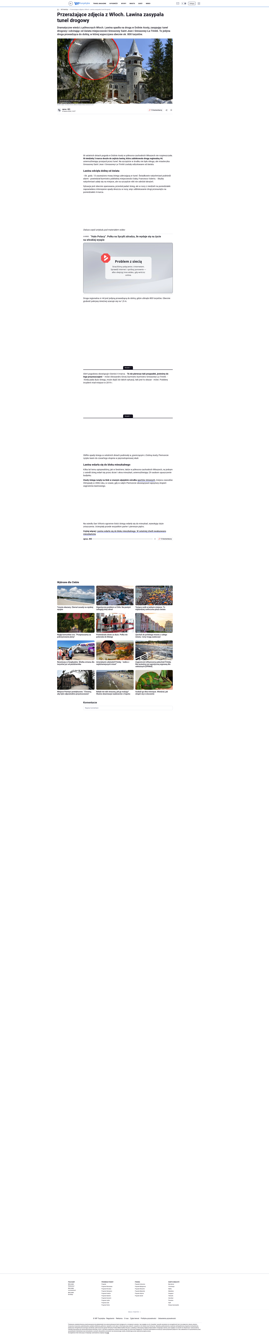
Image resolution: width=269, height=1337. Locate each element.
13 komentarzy (156, 110)
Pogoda (104, 1284)
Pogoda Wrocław (106, 1289)
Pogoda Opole (139, 1295)
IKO (68, 109)
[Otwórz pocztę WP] (177, 3)
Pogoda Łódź (105, 1302)
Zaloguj (191, 3)
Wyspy (123, 3)
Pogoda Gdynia (139, 1293)
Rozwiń (127, 368)
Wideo (148, 3)
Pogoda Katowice (140, 1284)
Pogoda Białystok (140, 1291)
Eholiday (70, 1294)
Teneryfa (170, 1295)
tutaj (107, 1333)
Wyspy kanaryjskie (173, 1305)
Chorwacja (171, 1286)
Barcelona (171, 1284)
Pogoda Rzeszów (140, 1289)
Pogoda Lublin (106, 1300)
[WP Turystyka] (83, 3)
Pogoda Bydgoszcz (140, 1286)
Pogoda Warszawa (107, 1286)
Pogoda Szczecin (106, 1298)
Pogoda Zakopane (107, 1291)
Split (169, 1302)
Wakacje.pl (71, 1286)
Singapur (170, 1293)
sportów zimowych (146, 480)
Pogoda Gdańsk (106, 1295)
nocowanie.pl (72, 1290)
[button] (183, 3)
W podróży (113, 3)
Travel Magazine (99, 3)
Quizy (140, 3)
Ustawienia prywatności (166, 1318)
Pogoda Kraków (106, 1293)
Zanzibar (170, 1298)
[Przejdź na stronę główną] (71, 5)
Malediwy (171, 1291)
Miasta (132, 3)
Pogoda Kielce (106, 1305)
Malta (170, 1289)
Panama (170, 1300)
